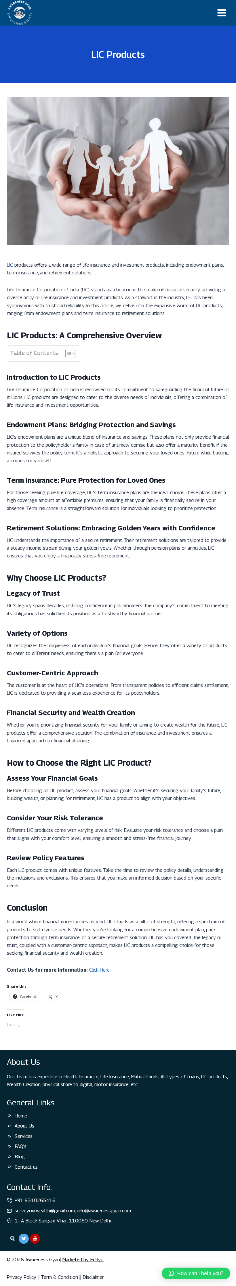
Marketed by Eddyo (83, 1259)
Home (21, 1116)
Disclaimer (93, 1277)
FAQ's (20, 1146)
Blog (20, 1156)
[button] (196, 1273)
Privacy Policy (21, 1277)
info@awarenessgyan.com (104, 1211)
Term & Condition (59, 1277)
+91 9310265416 (35, 1200)
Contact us (26, 1167)
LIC (10, 265)
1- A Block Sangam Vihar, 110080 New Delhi (63, 1221)
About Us (24, 1126)
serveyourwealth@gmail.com (45, 1211)
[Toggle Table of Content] (67, 353)
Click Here (99, 970)
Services (24, 1136)
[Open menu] (221, 12)
